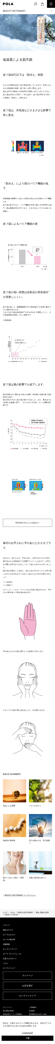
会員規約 (32, 1011)
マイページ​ (27, 975)
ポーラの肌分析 (9, 939)
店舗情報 (6, 944)
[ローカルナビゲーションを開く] (51, 11)
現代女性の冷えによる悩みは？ (27, 523)
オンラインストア (10, 949)
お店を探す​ (27, 985)
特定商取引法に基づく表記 (38, 1014)
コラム (12, 912)
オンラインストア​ (27, 996)
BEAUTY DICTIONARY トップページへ (20, 895)
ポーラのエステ (9, 935)
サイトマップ (7, 1007)
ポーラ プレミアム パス (12, 954)
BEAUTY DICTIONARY (14, 11)
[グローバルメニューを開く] (51, 4)
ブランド (6, 925)
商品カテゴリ (8, 930)
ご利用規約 (32, 1007)
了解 (27, 1038)
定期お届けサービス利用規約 (12, 1014)
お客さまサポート (10, 959)
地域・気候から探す (42, 912)
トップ (5, 912)
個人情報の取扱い (9, 1011)
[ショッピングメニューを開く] (42, 4)
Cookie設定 (27, 1033)
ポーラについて (9, 968)
